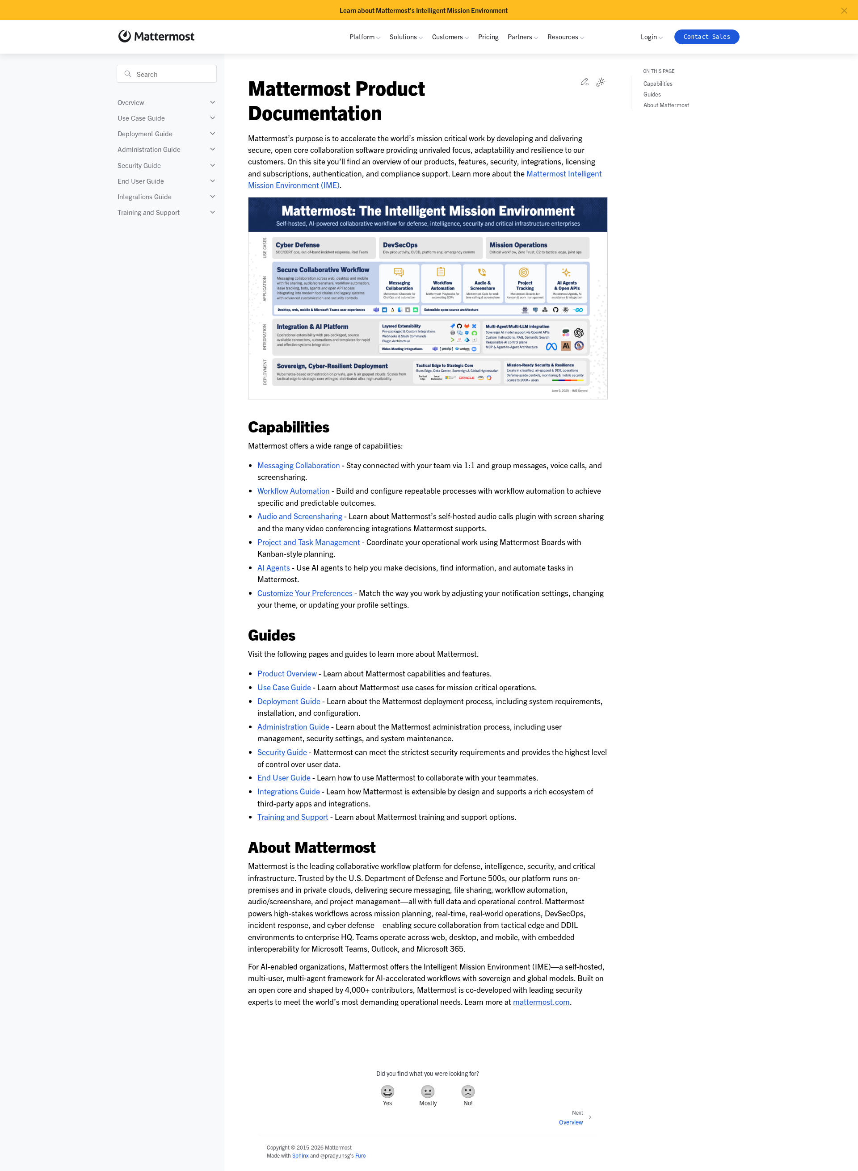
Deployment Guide (145, 133)
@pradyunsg (335, 1155)
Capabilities (658, 83)
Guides (652, 94)
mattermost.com (541, 1001)
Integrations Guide (145, 196)
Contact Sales (707, 37)
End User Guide (141, 180)
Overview (131, 102)
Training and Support (149, 212)
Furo (360, 1155)
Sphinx (300, 1155)
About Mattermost (666, 105)
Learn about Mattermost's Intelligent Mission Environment (424, 10)
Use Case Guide (141, 117)
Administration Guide (149, 149)
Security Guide (139, 165)
